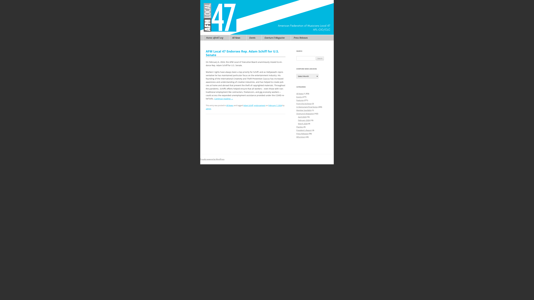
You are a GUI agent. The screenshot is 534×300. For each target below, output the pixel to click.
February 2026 (304, 120)
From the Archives (303, 103)
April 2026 (302, 117)
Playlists (299, 127)
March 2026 (303, 123)
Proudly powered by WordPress (212, 159)
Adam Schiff (248, 105)
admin (208, 109)
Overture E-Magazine (274, 37)
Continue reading (223, 98)
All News (236, 37)
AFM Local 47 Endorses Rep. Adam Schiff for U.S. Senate (242, 53)
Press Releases (301, 37)
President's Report (304, 130)
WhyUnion (300, 137)
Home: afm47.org (214, 37)
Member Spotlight (303, 110)
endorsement (259, 105)
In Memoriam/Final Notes (307, 107)
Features (300, 100)
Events (252, 37)
